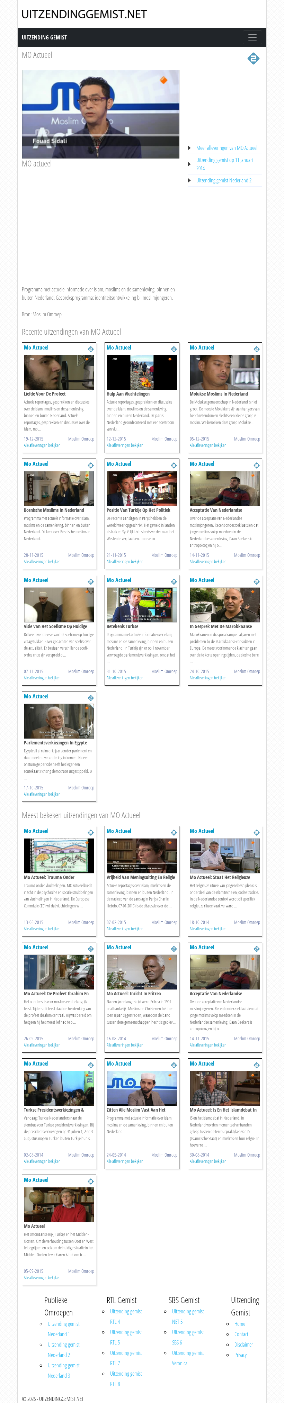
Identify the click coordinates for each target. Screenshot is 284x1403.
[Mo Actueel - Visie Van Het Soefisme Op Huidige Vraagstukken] (59, 604)
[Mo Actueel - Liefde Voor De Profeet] (59, 371)
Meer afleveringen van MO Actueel (226, 148)
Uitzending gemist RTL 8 (126, 1379)
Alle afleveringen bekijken (42, 445)
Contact (241, 1334)
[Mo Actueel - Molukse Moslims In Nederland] (225, 371)
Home (239, 1324)
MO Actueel (37, 54)
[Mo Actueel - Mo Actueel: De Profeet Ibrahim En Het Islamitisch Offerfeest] (59, 971)
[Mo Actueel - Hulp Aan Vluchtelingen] (142, 371)
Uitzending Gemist (44, 37)
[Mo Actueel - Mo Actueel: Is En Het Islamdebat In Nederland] (225, 1088)
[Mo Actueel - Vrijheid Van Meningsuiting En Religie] (142, 855)
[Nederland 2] (253, 58)
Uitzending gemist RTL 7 (126, 1358)
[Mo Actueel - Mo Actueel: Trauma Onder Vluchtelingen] (59, 855)
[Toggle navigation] (252, 37)
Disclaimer (243, 1344)
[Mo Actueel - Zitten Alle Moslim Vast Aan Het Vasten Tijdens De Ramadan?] (142, 1088)
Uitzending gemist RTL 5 (126, 1337)
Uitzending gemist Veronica (188, 1358)
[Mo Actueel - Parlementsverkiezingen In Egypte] (59, 720)
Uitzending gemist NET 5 (188, 1316)
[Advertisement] (100, 220)
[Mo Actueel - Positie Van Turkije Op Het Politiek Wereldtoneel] (142, 488)
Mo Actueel (36, 347)
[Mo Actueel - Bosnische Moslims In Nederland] (59, 488)
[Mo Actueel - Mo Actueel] (59, 1204)
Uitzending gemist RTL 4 (126, 1316)
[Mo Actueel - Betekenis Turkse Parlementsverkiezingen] (142, 604)
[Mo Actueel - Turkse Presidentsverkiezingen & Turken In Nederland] (59, 1088)
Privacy (240, 1355)
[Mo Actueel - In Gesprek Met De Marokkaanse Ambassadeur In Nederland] (225, 604)
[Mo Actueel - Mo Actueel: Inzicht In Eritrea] (142, 971)
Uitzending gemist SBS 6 (188, 1337)
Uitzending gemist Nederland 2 (223, 180)
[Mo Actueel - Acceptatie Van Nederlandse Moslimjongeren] (225, 488)
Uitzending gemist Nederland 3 (64, 1370)
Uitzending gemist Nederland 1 (64, 1329)
